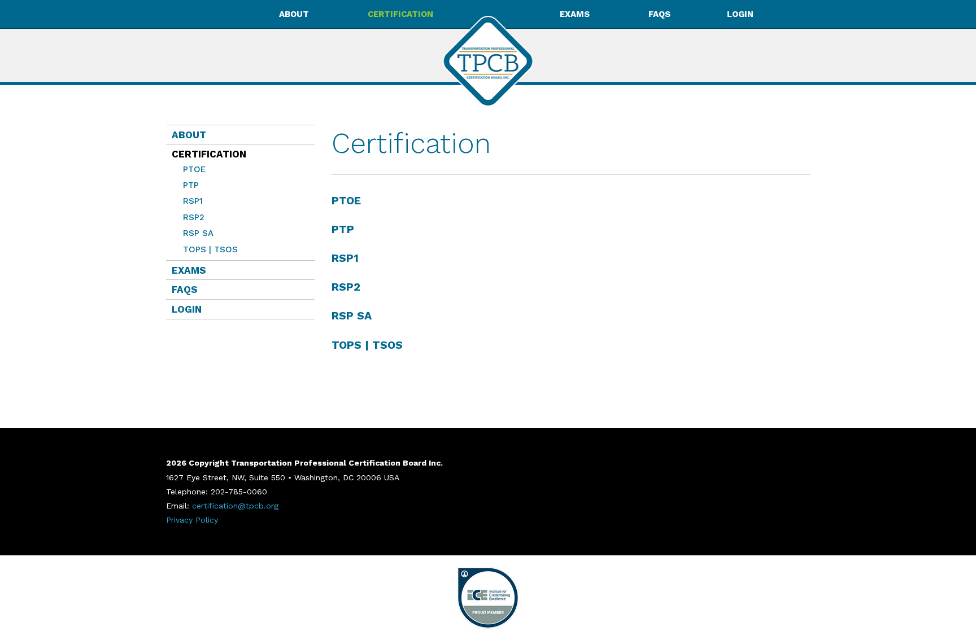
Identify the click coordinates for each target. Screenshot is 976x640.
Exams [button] (575, 14)
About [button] (294, 14)
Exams (189, 270)
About (189, 135)
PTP (191, 185)
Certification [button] (400, 14)
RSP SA (198, 233)
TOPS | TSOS (210, 249)
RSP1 (193, 201)
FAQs (659, 14)
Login (740, 14)
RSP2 (193, 217)
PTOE (194, 169)
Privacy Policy (192, 519)
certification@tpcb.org (235, 505)
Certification (206, 154)
